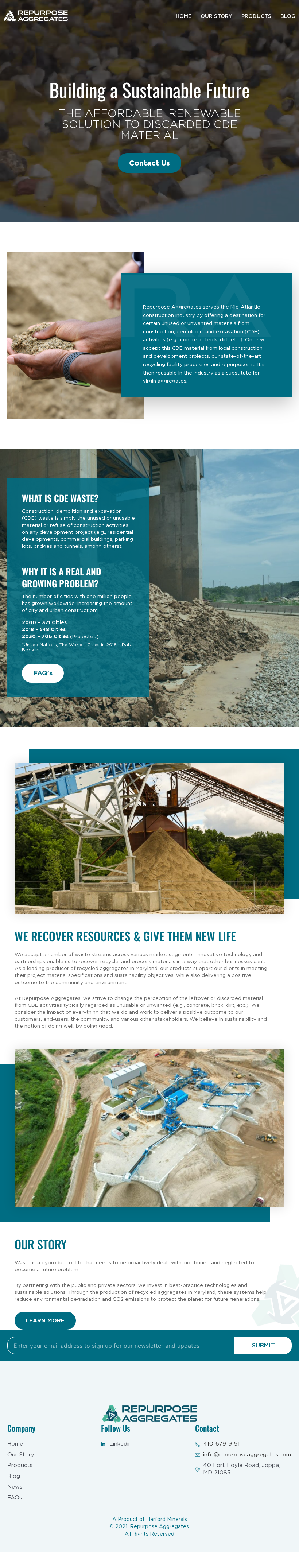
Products (256, 16)
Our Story (216, 16)
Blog (287, 16)
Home (183, 16)
